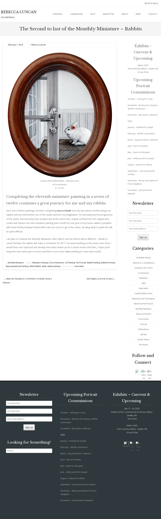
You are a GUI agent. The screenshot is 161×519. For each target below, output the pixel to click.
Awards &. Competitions (143, 262)
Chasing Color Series (143, 267)
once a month (64, 210)
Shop (92, 14)
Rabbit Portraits (108, 262)
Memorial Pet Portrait (143, 303)
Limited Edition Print (143, 293)
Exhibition (143, 278)
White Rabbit (35, 266)
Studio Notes (143, 339)
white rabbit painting (51, 266)
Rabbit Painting (93, 262)
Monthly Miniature (16, 262)
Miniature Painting (40, 262)
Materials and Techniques (143, 298)
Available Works (143, 257)
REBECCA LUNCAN (18, 12)
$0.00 (151, 3)
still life (143, 334)
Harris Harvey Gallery (137, 68)
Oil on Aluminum (56, 262)
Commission (143, 273)
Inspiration (143, 288)
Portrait (143, 324)
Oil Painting (70, 262)
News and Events (143, 314)
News (138, 14)
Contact (152, 14)
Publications (143, 329)
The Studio (143, 344)
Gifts (144, 283)
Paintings (57, 14)
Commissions (76, 14)
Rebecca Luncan (38, 44)
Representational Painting (17, 266)
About (125, 14)
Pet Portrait (81, 262)
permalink (79, 266)
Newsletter (108, 14)
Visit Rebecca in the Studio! (101, 279)
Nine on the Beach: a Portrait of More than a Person (27, 281)
